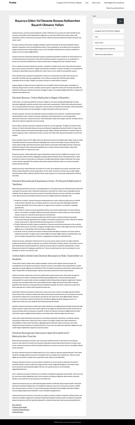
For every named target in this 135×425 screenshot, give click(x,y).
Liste (86, 3)
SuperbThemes (76, 422)
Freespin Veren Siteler (19, 407)
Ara (94, 16)
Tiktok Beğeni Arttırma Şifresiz (114, 3)
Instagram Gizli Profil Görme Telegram (69, 3)
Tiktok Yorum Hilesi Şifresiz (115, 8)
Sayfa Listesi (96, 3)
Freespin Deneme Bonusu (20, 410)
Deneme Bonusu (17, 412)
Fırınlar (12, 2)
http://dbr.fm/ (17, 405)
